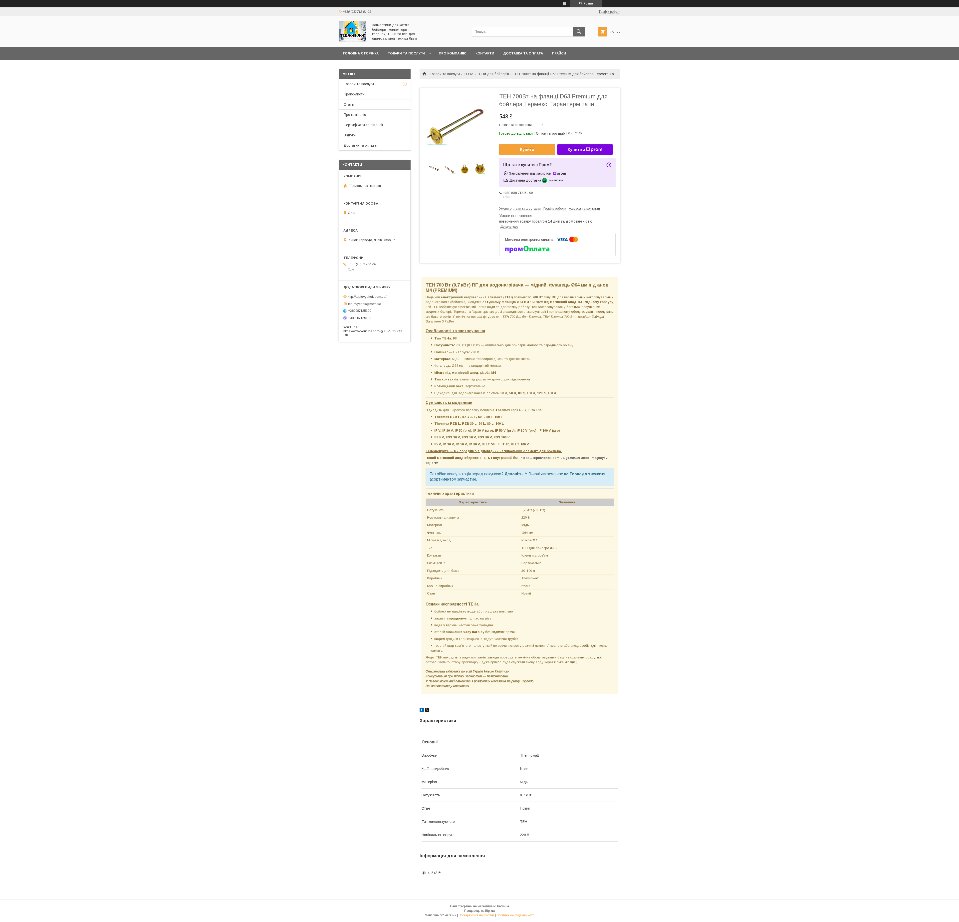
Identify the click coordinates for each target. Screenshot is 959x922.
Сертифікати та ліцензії (363, 125)
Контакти (485, 53)
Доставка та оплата (523, 53)
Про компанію (453, 53)
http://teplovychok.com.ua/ (367, 297)
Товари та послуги (406, 53)
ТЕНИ (468, 74)
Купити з (576, 149)
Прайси (559, 53)
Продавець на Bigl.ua (479, 911)
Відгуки (350, 135)
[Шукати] (579, 31)
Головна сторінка (361, 53)
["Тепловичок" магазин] (352, 40)
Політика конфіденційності (515, 915)
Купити (527, 149)
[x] (427, 710)
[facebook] (422, 710)
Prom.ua (503, 906)
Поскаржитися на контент (476, 915)
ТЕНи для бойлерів (493, 74)
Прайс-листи (354, 94)
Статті (349, 104)
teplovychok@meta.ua (364, 304)
